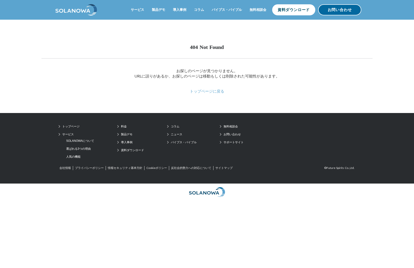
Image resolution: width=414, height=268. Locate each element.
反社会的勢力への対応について (191, 168)
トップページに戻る (207, 91)
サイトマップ (224, 168)
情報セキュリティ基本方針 (125, 168)
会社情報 (65, 168)
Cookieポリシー (156, 168)
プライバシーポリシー (89, 168)
